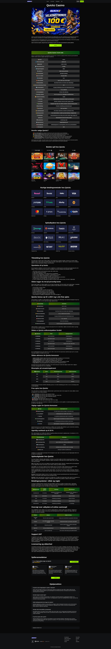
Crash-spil (61, 150)
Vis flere (55, 577)
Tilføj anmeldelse (74, 561)
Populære (36, 150)
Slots (73, 150)
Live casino (49, 150)
